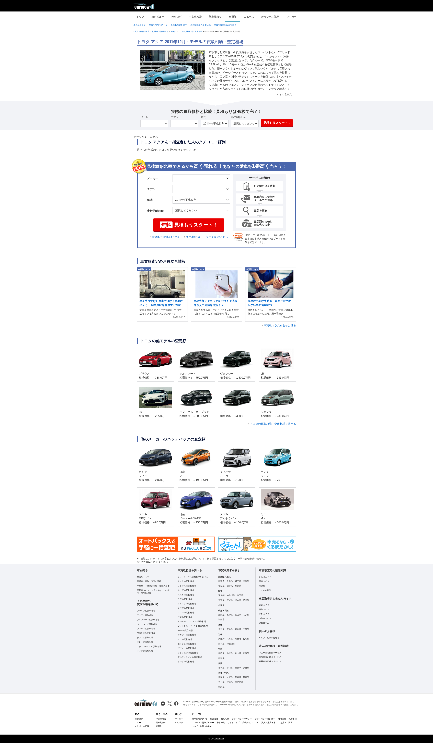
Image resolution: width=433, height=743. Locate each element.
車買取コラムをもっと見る (280, 325)
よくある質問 (265, 590)
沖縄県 (221, 687)
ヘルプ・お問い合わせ (269, 638)
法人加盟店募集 (268, 722)
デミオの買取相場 (145, 651)
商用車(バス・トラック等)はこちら (207, 237)
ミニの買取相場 (185, 639)
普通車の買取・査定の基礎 (149, 581)
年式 (203, 117)
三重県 (246, 629)
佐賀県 (230, 677)
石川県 (246, 615)
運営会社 (214, 719)
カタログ (176, 16)
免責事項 (293, 719)
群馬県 (246, 600)
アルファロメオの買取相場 (190, 657)
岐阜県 (230, 629)
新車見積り (215, 16)
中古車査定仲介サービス (270, 652)
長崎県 (238, 677)
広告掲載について (250, 722)
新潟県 (221, 615)
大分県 (221, 682)
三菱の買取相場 (185, 617)
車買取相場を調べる (158, 25)
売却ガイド (264, 614)
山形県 (230, 586)
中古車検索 (195, 16)
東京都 (221, 595)
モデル (174, 117)
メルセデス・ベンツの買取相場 (192, 621)
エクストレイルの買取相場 (149, 646)
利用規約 (282, 719)
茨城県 (230, 600)
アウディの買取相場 (187, 635)
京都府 (238, 639)
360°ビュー (157, 16)
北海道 (221, 581)
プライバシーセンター (265, 719)
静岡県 (238, 629)
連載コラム (264, 623)
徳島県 (221, 667)
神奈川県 (231, 595)
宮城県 (246, 581)
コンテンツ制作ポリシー (203, 722)
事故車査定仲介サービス (270, 657)
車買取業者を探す (179, 25)
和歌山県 (231, 643)
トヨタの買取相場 (186, 581)
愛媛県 (238, 667)
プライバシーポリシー (242, 719)
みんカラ (179, 722)
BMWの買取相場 (185, 630)
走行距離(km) (238, 117)
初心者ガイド (265, 577)
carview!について (199, 719)
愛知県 (221, 629)
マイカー (291, 16)
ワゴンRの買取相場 (146, 633)
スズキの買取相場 (186, 595)
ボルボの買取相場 (186, 661)
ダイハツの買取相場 (187, 603)
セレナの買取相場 (145, 642)
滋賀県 (246, 639)
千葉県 (221, 600)
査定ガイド (264, 605)
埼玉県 (240, 595)
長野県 (230, 615)
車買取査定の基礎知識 (200, 25)
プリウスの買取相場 (146, 611)
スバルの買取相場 (186, 612)
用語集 (262, 586)
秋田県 (221, 586)
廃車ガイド (264, 581)
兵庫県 (230, 639)
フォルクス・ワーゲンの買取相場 (193, 626)
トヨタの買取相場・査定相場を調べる (273, 423)
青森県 (230, 581)
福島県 (238, 586)
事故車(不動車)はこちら (166, 237)
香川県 (230, 667)
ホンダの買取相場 (186, 590)
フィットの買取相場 (146, 628)
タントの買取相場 (145, 637)
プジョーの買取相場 (187, 648)
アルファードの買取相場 (148, 619)
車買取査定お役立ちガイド (226, 25)
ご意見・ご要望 (285, 722)
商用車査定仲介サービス (270, 661)
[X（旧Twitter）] (169, 703)
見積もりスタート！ (277, 123)
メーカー (145, 117)
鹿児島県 (239, 682)
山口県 (221, 658)
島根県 (230, 653)
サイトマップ (233, 722)
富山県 (238, 615)
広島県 (246, 653)
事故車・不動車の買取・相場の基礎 (153, 586)
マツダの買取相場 (186, 608)
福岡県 (221, 677)
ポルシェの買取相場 (187, 644)
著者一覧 (221, 722)
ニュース (249, 16)
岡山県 (238, 653)
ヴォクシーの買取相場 (147, 624)
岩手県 (238, 581)
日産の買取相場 (185, 599)
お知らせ (225, 719)
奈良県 (221, 643)
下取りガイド (265, 618)
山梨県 (221, 605)
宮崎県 (230, 682)
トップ (140, 16)
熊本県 (246, 677)
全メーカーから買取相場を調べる (193, 577)
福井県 (221, 619)
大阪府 (221, 639)
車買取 (232, 16)
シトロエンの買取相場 (188, 653)
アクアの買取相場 (145, 615)
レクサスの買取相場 (187, 586)
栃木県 (238, 600)
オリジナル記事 (270, 16)
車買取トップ (139, 25)
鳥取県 (221, 653)
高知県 (246, 667)
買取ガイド (264, 609)
